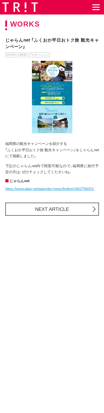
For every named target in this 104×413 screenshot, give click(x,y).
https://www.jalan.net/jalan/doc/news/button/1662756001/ (49, 189)
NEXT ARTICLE (52, 209)
